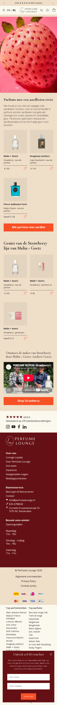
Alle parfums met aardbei (28, 227)
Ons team (11, 465)
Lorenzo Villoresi (14, 621)
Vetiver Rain (34, 641)
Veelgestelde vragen (17, 474)
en (8, 10)
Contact (10, 496)
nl (14, 10)
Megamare (34, 622)
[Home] (28, 10)
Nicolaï (9, 640)
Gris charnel (34, 631)
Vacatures (11, 470)
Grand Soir (34, 638)
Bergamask (34, 625)
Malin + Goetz (12, 647)
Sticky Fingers (35, 647)
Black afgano (35, 628)
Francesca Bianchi (14, 637)
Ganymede (34, 618)
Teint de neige (35, 615)
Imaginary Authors (15, 644)
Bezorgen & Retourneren (20, 491)
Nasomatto (11, 628)
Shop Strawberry (28, 400)
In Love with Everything (40, 644)
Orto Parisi (11, 624)
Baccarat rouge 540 (38, 612)
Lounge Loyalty (14, 457)
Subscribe (28, 696)
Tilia (31, 634)
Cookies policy (28, 585)
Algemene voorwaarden (28, 576)
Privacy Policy (28, 581)
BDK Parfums (12, 631)
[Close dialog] (51, 654)
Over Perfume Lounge (18, 461)
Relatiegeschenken (16, 478)
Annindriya (11, 634)
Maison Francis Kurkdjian (13, 617)
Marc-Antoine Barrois (16, 612)
